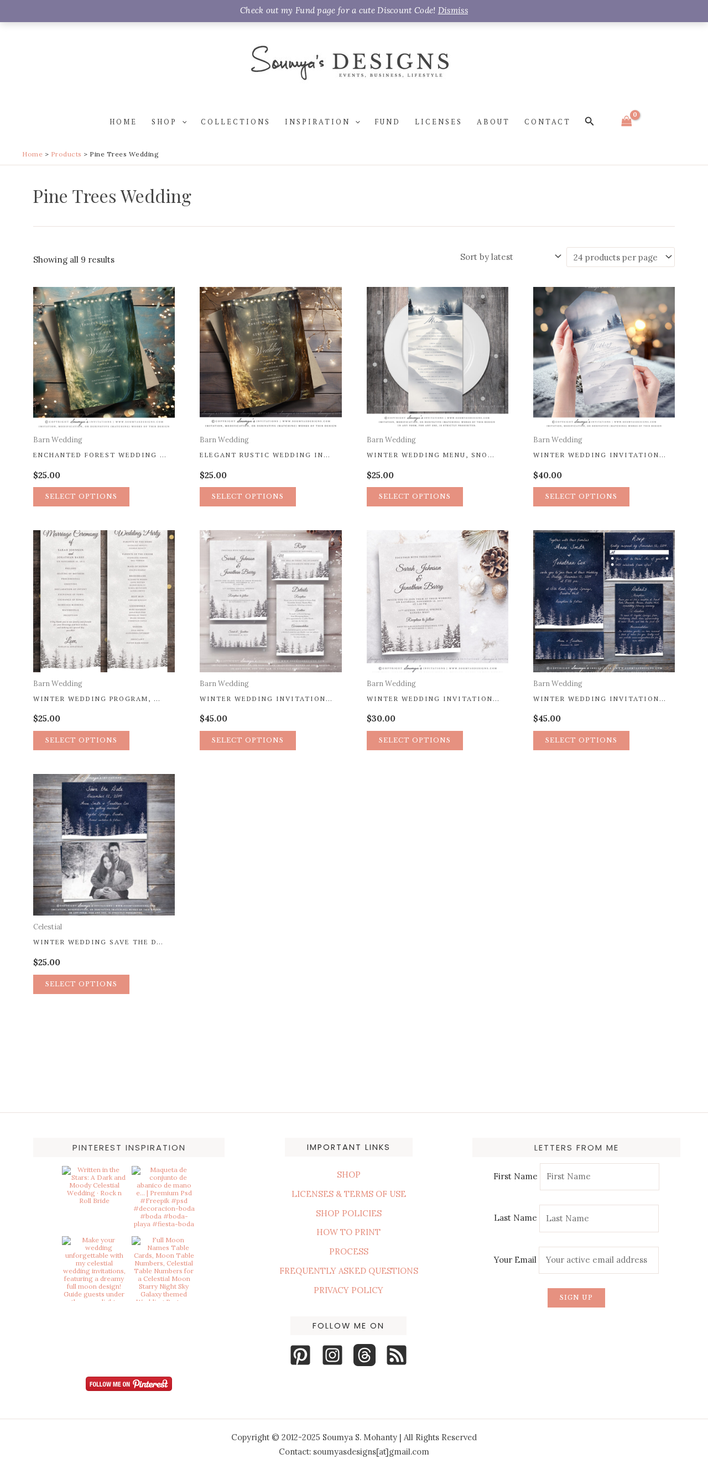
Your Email (516, 1259)
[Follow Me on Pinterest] (129, 1384)
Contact (547, 122)
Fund (387, 122)
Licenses (438, 122)
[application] (182, 122)
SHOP (349, 1174)
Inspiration (317, 122)
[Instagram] (332, 1355)
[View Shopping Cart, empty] (627, 121)
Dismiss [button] (453, 10)
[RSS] (396, 1355)
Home (123, 122)
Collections (235, 122)
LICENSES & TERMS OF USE (348, 1194)
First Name (515, 1176)
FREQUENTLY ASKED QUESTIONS (348, 1270)
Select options (81, 496)
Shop (164, 122)
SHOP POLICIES (349, 1213)
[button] (590, 121)
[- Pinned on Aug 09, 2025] (94, 1310)
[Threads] (364, 1355)
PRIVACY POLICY (348, 1290)
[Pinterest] (300, 1355)
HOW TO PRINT (348, 1232)
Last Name (515, 1218)
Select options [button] (81, 740)
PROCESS (348, 1251)
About (493, 122)
